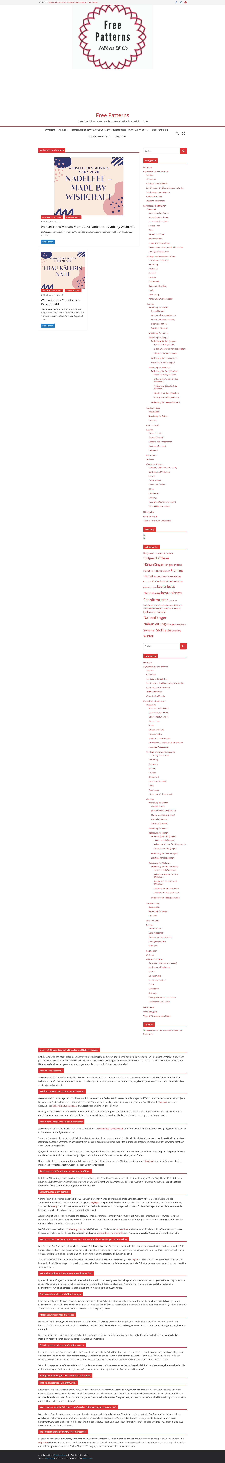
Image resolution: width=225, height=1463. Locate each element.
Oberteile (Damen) (159, 324)
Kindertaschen (155, 433)
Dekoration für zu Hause (65, 1105)
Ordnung (153, 497)
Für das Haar (154, 225)
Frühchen (153, 420)
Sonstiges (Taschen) (157, 446)
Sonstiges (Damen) (159, 328)
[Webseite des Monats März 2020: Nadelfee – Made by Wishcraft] (89, 186)
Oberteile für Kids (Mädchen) (166, 393)
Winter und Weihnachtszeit (160, 299)
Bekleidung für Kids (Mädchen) (164, 371)
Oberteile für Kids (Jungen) (165, 353)
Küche (151, 489)
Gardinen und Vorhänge (159, 472)
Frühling (177, 570)
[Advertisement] (112, 88)
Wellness (150, 459)
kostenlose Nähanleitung (167, 576)
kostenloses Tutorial (154, 611)
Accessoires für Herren (158, 217)
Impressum (120, 136)
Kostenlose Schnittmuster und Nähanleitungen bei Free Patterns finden (108, 130)
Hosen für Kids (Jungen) (164, 344)
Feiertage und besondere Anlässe (160, 256)
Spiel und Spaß (152, 425)
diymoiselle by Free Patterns (52, 217)
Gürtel (151, 230)
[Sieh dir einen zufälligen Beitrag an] (183, 133)
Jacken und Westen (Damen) (163, 315)
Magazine (43, 1442)
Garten (152, 476)
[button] (146, 130)
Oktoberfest (154, 281)
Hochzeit (152, 273)
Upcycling (176, 630)
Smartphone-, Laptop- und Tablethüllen (166, 247)
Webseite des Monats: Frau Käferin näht (61, 302)
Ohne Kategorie (150, 516)
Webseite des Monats (73, 217)
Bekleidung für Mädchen (159, 367)
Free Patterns (112, 115)
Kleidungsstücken (77, 1229)
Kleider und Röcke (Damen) (163, 319)
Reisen (182, 624)
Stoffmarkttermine (154, 196)
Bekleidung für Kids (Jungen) (163, 341)
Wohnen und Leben (154, 464)
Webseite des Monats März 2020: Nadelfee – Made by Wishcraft (88, 226)
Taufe (151, 290)
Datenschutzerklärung (99, 136)
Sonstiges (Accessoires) (159, 251)
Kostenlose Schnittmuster (154, 206)
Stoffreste (163, 630)
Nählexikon (151, 179)
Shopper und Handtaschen (160, 442)
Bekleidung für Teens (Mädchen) (165, 402)
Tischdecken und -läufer (159, 506)
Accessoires (151, 209)
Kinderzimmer (155, 480)
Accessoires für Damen (159, 213)
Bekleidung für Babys (158, 416)
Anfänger (95, 1202)
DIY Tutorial (168, 553)
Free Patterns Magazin (160, 571)
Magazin (63, 130)
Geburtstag (153, 264)
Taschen (149, 429)
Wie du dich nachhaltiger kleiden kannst (66, 2)
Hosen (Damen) (157, 311)
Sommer (149, 630)
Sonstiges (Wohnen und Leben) (162, 502)
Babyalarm (148, 553)
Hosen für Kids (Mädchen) (165, 374)
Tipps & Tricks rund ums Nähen (157, 520)
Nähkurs (149, 175)
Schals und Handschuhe (159, 243)
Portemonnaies (155, 238)
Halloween (153, 268)
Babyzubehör (154, 411)
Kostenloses (147, 582)
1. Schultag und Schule (159, 260)
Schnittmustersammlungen (158, 192)
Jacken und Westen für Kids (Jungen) (170, 349)
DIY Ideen (147, 167)
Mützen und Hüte (156, 234)
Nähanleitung (154, 624)
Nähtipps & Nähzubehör (156, 183)
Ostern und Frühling (157, 286)
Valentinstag (154, 294)
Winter (148, 636)
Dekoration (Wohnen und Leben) (163, 467)
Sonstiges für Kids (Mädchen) (166, 397)
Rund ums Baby (153, 408)
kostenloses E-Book (150, 587)
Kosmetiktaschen (156, 437)
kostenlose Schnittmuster (111, 1128)
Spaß (135, 1259)
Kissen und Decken (157, 484)
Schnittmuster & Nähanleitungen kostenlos (165, 188)
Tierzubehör (151, 455)
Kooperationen (160, 130)
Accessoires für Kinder (158, 221)
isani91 (59, 222)
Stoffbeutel (153, 450)
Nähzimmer (154, 493)
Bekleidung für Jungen (158, 337)
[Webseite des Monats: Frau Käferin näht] (63, 270)
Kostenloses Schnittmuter (172, 608)
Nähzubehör (148, 512)
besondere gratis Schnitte (111, 1232)
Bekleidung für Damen (158, 307)
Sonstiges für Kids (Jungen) (163, 362)
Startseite (50, 130)
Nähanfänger (155, 617)
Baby (54, 1206)
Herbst (148, 576)
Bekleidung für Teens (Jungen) (164, 358)
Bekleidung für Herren (158, 333)
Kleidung (150, 304)
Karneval (152, 277)
